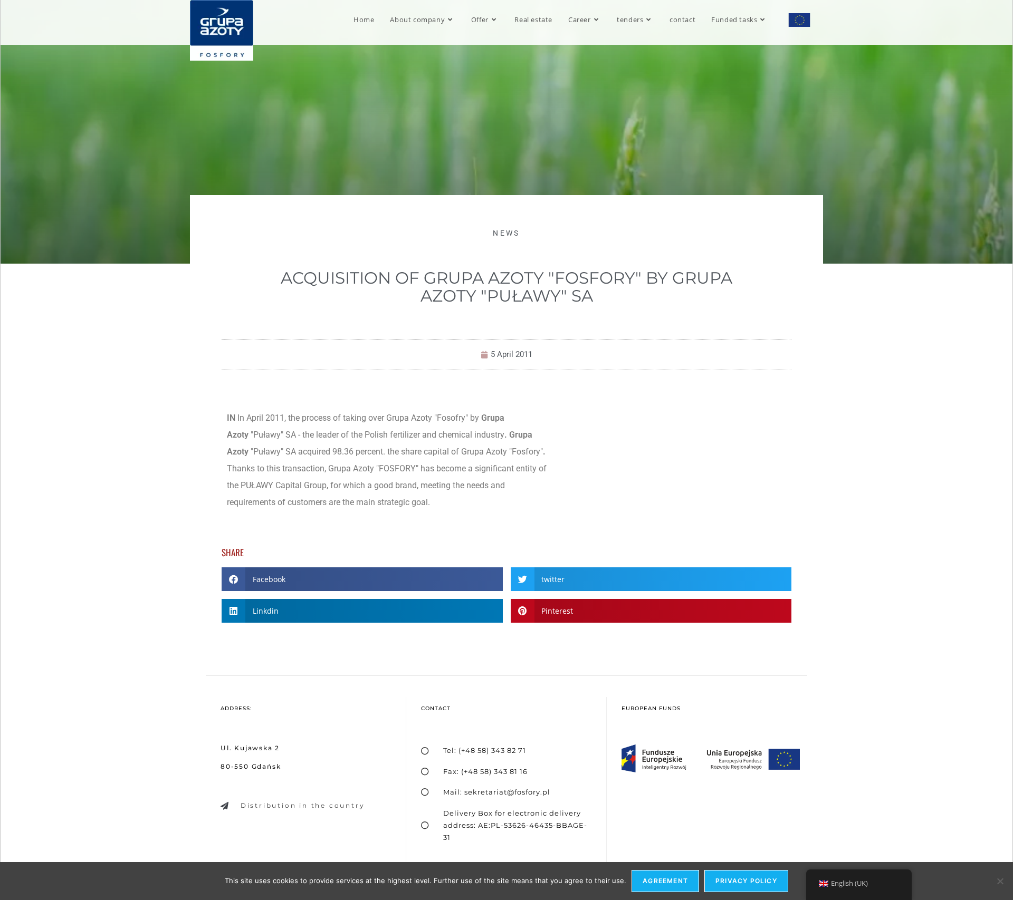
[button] (362, 579)
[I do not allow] (1000, 881)
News (506, 233)
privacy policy (746, 881)
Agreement (665, 881)
